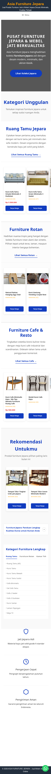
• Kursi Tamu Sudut (13, 578)
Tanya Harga (14, 208)
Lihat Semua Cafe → (26, 361)
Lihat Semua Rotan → (26, 255)
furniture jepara (23, 55)
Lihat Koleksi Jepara (26, 73)
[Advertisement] (25, 739)
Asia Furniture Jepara (25, 4)
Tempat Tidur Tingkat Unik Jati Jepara (17, 492)
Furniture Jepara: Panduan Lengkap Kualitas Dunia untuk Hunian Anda (23, 529)
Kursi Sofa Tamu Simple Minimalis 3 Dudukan (13, 194)
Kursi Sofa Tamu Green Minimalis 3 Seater (36, 194)
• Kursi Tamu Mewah (14, 573)
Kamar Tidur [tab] (42, 556)
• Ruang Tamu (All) (13, 563)
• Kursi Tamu (11, 568)
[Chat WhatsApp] (45, 768)
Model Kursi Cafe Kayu (35, 398)
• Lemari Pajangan (13, 608)
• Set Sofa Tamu (12, 588)
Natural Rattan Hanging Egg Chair (13, 293)
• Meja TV (9, 613)
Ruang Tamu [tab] (11, 556)
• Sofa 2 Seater (11, 593)
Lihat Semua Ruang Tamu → (26, 154)
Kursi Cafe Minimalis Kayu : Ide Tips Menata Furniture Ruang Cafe (13, 400)
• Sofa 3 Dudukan (13, 598)
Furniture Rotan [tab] (27, 556)
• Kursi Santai (11, 603)
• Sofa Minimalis (12, 583)
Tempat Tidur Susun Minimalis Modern (39, 492)
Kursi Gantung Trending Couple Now (37, 293)
